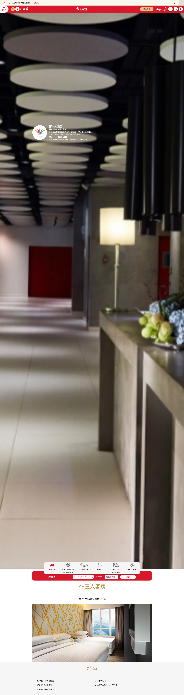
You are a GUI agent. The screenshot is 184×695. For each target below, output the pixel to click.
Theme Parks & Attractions (68, 570)
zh (181, 9)
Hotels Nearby (132, 569)
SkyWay (100, 569)
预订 (128, 577)
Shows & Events (84, 569)
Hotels (52, 569)
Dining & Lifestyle (116, 570)
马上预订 (146, 9)
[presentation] (169, 3)
